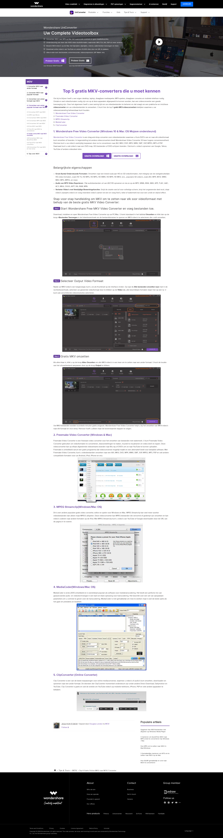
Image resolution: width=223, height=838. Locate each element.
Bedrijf (164, 4)
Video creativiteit (71, 4)
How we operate (93, 794)
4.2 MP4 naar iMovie (33, 115)
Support (173, 4)
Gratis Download (94, 156)
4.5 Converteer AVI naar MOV (36, 123)
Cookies (62, 828)
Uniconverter (117, 814)
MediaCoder (61, 122)
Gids (118, 12)
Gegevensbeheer (136, 4)
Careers (130, 799)
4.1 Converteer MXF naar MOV (36, 112)
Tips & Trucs (64, 771)
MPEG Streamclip (62, 119)
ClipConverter (61, 125)
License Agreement (77, 828)
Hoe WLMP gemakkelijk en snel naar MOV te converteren (154, 761)
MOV (107, 724)
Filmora (106, 814)
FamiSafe (161, 814)
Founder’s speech (93, 799)
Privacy (51, 828)
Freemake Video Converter (67, 116)
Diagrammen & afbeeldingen (94, 4)
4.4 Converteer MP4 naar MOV (36, 120)
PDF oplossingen (117, 4)
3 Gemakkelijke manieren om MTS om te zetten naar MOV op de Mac (155, 754)
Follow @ (65, 727)
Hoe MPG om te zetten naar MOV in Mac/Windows (153, 747)
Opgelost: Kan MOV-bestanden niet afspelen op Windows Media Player (153, 730)
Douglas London (96, 724)
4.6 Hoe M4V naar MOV (34, 126)
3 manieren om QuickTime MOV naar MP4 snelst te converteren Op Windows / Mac (155, 739)
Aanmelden (187, 4)
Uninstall (106, 828)
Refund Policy (93, 828)
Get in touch (131, 794)
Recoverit (129, 814)
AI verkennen (154, 4)
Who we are (91, 789)
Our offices (91, 804)
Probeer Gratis (52, 61)
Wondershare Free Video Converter (70, 113)
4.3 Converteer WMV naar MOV (36, 118)
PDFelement (150, 814)
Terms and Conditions (36, 828)
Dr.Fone (139, 814)
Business (130, 789)
